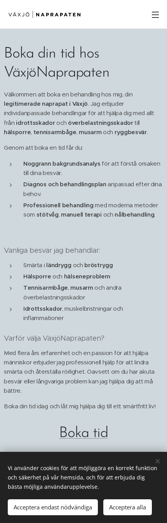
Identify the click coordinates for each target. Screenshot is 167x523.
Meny (155, 14)
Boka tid (83, 433)
